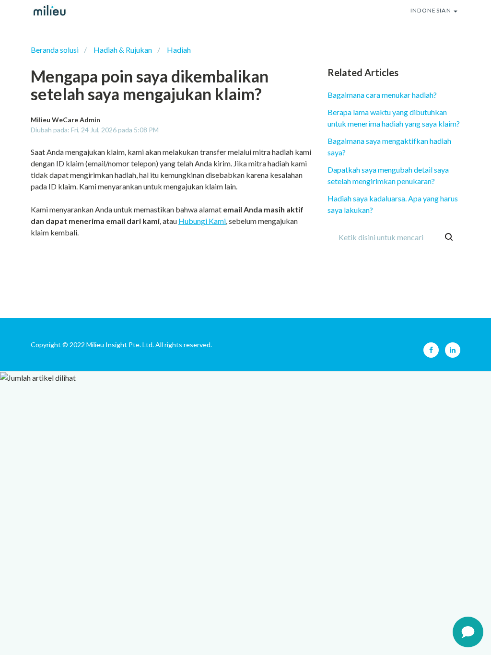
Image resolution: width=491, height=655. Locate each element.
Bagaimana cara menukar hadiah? (382, 94)
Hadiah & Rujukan (123, 49)
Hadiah (179, 49)
